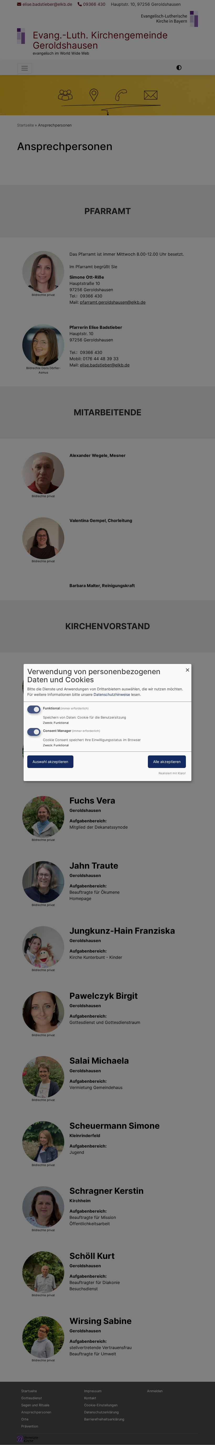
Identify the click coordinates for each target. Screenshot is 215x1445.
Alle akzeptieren (167, 761)
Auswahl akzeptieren (50, 761)
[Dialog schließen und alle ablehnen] (187, 667)
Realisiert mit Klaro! (172, 773)
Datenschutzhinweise (112, 694)
